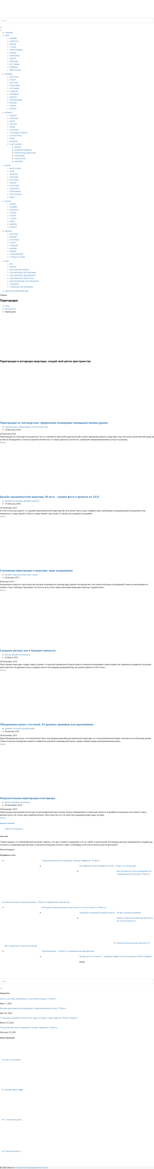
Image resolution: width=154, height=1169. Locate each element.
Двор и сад (15, 70)
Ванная (13, 103)
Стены (13, 47)
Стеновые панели (18, 132)
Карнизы (14, 177)
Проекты (14, 41)
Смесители (19, 158)
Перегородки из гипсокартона (33, 427)
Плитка (13, 124)
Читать (3, 442)
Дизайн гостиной (13, 728)
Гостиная (14, 88)
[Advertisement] (77, 339)
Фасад (13, 44)
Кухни (13, 204)
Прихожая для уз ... (13, 1151)
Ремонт (9, 112)
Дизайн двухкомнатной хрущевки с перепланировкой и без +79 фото (33, 1008)
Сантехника (16, 144)
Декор (8, 165)
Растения (14, 185)
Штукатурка (16, 135)
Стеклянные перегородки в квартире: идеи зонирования (36, 570)
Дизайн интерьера (14, 501)
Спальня (14, 91)
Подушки (14, 188)
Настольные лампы (19, 269)
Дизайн (13, 38)
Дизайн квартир (31, 501)
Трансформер (16, 254)
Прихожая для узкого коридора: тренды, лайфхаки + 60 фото (71, 860)
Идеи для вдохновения (16, 291)
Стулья (13, 218)
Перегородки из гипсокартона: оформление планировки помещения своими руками (54, 423)
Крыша (13, 52)
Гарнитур (14, 210)
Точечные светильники (21, 287)
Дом (7, 35)
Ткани (13, 105)
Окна (12, 138)
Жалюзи (14, 141)
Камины (14, 67)
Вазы (12, 171)
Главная (9, 32)
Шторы (13, 108)
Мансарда (14, 55)
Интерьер (14, 77)
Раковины (19, 155)
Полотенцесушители (24, 153)
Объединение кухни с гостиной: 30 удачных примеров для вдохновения (46, 724)
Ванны (17, 147)
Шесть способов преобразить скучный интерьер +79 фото (28, 998)
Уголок (13, 212)
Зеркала (13, 174)
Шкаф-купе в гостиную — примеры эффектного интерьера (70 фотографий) (115, 956)
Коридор (14, 94)
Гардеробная (16, 100)
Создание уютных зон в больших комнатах (28, 650)
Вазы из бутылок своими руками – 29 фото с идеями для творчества (37, 902)
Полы (12, 127)
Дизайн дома (28, 728)
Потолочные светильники (23, 272)
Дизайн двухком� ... (14, 1089)
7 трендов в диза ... (14, 1119)
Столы (13, 215)
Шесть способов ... (13, 1059)
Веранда (14, 61)
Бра (11, 264)
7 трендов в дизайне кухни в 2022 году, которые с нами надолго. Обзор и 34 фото (39, 1018)
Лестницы (15, 64)
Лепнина (14, 118)
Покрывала (15, 191)
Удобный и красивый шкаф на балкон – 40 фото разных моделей (110, 912)
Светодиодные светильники (24, 281)
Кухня (12, 80)
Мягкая (13, 251)
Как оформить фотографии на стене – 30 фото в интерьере (107, 866)
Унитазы (18, 161)
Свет (7, 261)
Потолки (14, 130)
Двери (13, 58)
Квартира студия (29, 574)
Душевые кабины (22, 150)
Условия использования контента (31, 1167)
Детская (14, 82)
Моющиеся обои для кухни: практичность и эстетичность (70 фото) (74, 907)
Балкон (13, 97)
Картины (14, 180)
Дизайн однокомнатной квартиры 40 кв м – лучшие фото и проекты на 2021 (49, 497)
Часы (12, 197)
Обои (12, 121)
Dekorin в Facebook (7, 823)
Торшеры (14, 284)
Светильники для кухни (22, 278)
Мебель (13, 224)
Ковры (13, 183)
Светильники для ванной (22, 275)
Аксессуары (15, 168)
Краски (13, 115)
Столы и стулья (17, 257)
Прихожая (15, 85)
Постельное (16, 194)
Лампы (13, 267)
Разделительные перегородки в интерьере (27, 798)
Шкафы (13, 248)
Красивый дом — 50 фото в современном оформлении (68, 951)
